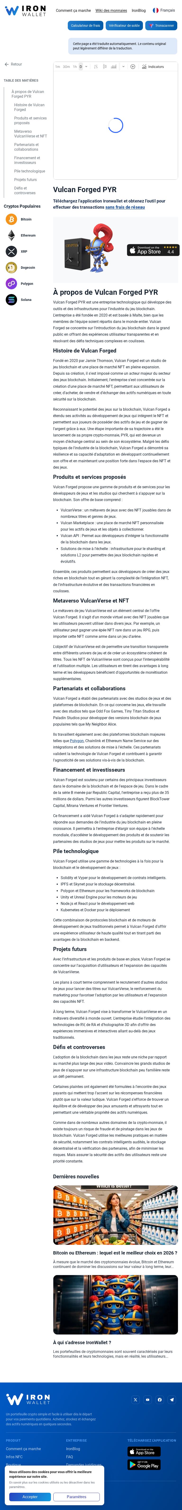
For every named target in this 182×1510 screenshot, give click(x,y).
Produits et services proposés (30, 120)
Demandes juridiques (83, 1465)
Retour (16, 64)
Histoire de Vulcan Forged (29, 107)
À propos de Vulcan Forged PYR (28, 94)
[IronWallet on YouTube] (147, 1400)
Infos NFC (14, 1457)
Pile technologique (29, 171)
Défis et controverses (25, 190)
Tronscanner (164, 25)
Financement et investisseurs (27, 160)
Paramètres (76, 1497)
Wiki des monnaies (111, 10)
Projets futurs (25, 179)
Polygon (77, 741)
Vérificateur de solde (124, 25)
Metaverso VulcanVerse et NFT (30, 133)
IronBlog (139, 10)
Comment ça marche (73, 10)
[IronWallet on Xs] (135, 1400)
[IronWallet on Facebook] (159, 1400)
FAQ (69, 1457)
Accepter (30, 1497)
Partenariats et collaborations (26, 147)
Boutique (13, 1465)
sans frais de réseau (125, 207)
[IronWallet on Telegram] (172, 1400)
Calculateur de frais (85, 25)
